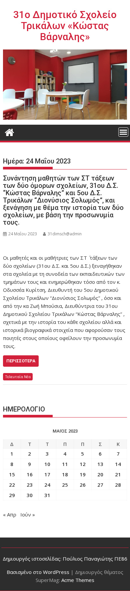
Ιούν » (27, 514)
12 (83, 464)
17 (47, 474)
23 (30, 484)
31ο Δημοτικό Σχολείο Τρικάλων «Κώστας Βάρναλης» (65, 25)
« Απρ (9, 514)
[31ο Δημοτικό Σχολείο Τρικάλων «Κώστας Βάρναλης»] (9, 131)
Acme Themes (77, 580)
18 (65, 474)
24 (47, 484)
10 (47, 464)
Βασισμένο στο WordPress (38, 572)
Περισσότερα (20, 360)
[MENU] (123, 132)
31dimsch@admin (65, 234)
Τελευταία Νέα (18, 376)
